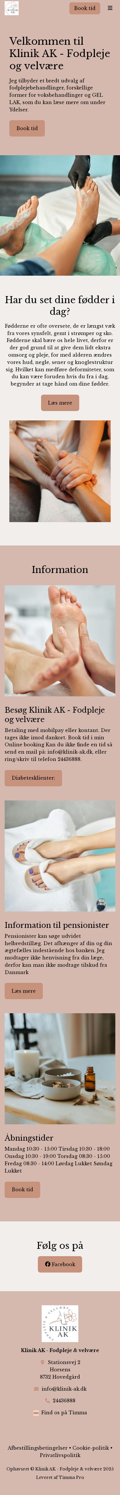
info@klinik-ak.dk (64, 1389)
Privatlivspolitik (60, 1455)
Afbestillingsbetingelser (38, 1448)
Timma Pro (71, 1477)
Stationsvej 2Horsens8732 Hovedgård (60, 1369)
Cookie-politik (91, 1448)
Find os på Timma (64, 1412)
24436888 (64, 1400)
